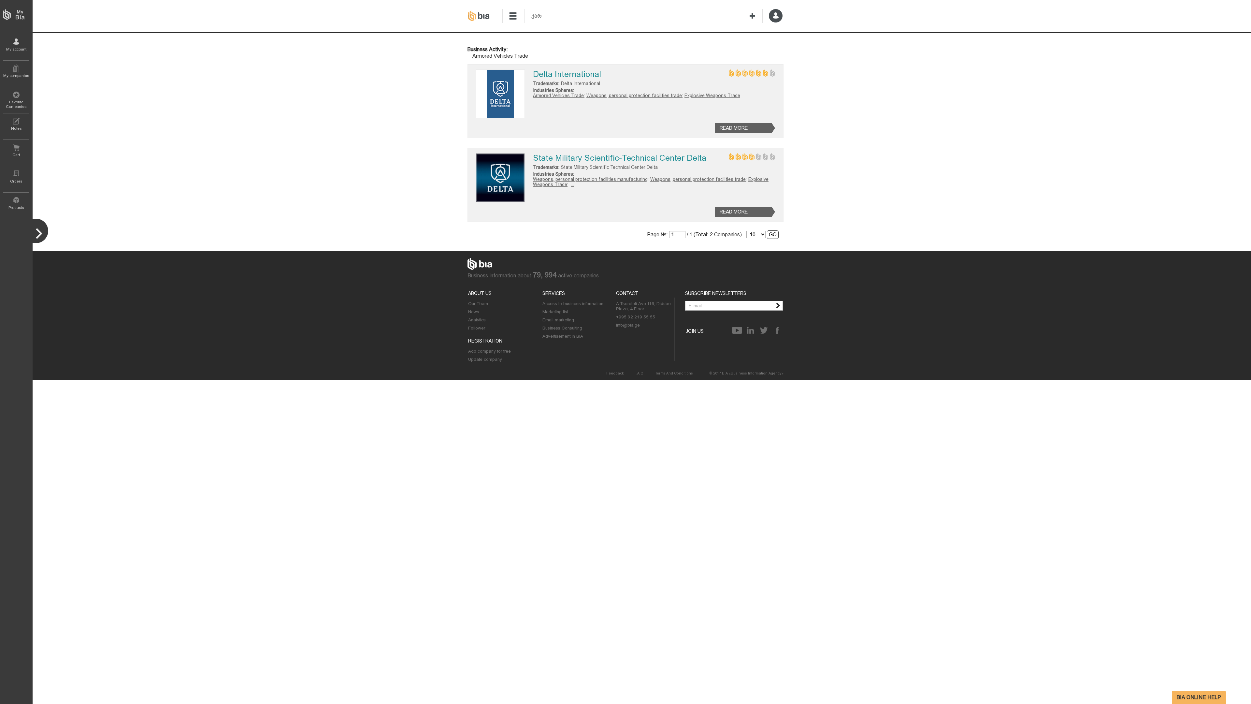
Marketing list (555, 311)
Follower (476, 327)
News (473, 311)
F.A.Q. (639, 373)
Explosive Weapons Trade (712, 95)
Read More (734, 128)
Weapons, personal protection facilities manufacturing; (591, 179)
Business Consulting (562, 327)
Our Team (478, 303)
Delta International (567, 74)
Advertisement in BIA (562, 336)
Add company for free (489, 351)
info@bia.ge (628, 325)
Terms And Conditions (674, 373)
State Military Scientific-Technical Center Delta (619, 158)
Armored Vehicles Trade (500, 56)
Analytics (477, 319)
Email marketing (558, 319)
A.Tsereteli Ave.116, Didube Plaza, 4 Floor (643, 306)
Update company (485, 359)
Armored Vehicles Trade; (559, 95)
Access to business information (572, 303)
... (572, 184)
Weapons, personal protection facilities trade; (634, 95)
